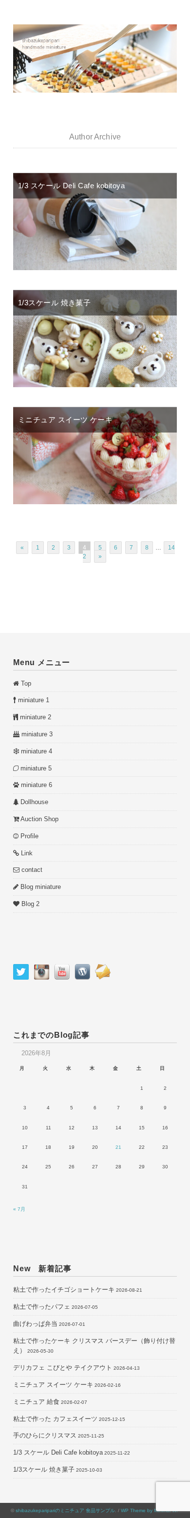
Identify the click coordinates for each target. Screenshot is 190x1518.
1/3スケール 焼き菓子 (54, 302)
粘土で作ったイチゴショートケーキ (63, 1289)
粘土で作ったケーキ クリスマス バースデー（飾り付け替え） (94, 1346)
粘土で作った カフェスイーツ (55, 1418)
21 (118, 1147)
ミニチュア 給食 (36, 1401)
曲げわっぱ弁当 (35, 1323)
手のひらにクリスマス (44, 1435)
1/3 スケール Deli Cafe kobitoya (71, 185)
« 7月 (19, 1209)
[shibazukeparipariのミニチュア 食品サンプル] (95, 29)
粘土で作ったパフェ (41, 1306)
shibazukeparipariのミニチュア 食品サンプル (65, 1510)
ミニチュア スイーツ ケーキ (65, 419)
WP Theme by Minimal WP (150, 1510)
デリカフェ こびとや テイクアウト (62, 1367)
